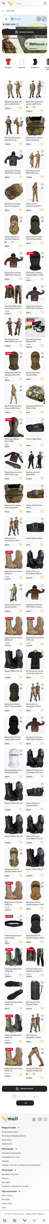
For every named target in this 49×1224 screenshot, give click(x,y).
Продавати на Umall (11, 1157)
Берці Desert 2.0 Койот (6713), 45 (14, 572)
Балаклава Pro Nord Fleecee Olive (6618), (34, 238)
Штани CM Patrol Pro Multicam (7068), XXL (34, 1070)
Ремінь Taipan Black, (34, 439)
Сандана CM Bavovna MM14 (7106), (34, 407)
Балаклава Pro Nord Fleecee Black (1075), (13, 738)
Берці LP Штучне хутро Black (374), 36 (34, 837)
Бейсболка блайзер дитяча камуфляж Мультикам (13, 205)
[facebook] (34, 1119)
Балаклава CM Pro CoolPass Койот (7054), (35, 903)
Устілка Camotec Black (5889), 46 (13, 1003)
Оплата (5, 1178)
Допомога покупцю (10, 1174)
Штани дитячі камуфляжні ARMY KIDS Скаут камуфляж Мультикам (35, 705)
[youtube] (45, 1119)
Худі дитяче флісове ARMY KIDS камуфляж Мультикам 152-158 (13, 274)
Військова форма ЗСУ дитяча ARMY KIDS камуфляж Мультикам (35, 103)
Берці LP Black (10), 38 (13, 836)
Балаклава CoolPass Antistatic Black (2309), (35, 274)
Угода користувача (10, 1132)
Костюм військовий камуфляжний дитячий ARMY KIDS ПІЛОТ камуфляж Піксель (13, 606)
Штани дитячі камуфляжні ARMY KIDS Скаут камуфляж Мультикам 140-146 (35, 1036)
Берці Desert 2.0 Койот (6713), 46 (14, 1070)
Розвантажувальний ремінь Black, (13, 937)
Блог (4, 1207)
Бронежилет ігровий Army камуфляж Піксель (34, 139)
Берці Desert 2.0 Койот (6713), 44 (35, 639)
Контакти (6, 1199)
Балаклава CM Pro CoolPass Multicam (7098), (12, 238)
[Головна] (4, 1220)
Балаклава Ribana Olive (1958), (12, 440)
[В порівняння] (21, 86)
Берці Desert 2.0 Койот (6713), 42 (14, 903)
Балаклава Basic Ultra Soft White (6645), (13, 771)
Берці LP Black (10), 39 (13, 803)
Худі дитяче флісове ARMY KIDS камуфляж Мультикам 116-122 (35, 738)
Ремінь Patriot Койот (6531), (34, 506)
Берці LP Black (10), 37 (34, 869)
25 (35, 1097)
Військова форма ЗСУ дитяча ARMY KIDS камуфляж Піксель (13, 103)
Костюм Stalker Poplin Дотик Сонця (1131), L (13, 307)
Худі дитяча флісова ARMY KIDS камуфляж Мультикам (35, 606)
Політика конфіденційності (13, 1135)
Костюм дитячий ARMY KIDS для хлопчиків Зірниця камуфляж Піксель (33, 172)
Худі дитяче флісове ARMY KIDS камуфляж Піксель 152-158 (13, 172)
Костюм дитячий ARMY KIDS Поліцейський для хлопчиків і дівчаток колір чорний (34, 473)
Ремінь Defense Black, (34, 538)
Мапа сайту (7, 1203)
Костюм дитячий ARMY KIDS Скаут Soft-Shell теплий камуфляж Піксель (14, 340)
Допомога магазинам (11, 1153)
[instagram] (39, 1119)
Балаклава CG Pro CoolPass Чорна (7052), (35, 937)
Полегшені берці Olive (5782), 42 (13, 970)
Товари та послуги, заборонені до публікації (21, 1165)
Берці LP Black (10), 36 (13, 671)
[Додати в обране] (21, 82)
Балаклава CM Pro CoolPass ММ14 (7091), (13, 870)
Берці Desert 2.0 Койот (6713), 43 (14, 639)
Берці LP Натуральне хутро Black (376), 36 (34, 771)
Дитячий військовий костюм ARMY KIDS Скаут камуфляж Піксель (13, 407)
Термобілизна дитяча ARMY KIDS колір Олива (13, 473)
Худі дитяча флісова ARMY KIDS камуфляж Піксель (35, 307)
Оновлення (7, 1143)
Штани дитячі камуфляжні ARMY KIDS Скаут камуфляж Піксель (35, 205)
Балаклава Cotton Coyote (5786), (33, 374)
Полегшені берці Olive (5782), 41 (13, 1036)
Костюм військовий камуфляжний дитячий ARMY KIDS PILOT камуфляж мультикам (13, 139)
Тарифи (5, 1161)
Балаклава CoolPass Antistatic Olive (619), (13, 374)
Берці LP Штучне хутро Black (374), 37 (34, 572)
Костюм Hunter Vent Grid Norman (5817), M (34, 970)
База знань (7, 1139)
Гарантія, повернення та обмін (15, 1186)
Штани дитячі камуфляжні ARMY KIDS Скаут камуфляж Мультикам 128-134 (13, 539)
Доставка (6, 1182)
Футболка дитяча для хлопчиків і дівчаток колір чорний (34, 672)
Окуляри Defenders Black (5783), (33, 340)
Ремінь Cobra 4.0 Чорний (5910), (32, 804)
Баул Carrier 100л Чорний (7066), (33, 1003)
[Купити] (21, 108)
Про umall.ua (7, 1195)
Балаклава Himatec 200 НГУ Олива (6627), (13, 705)
